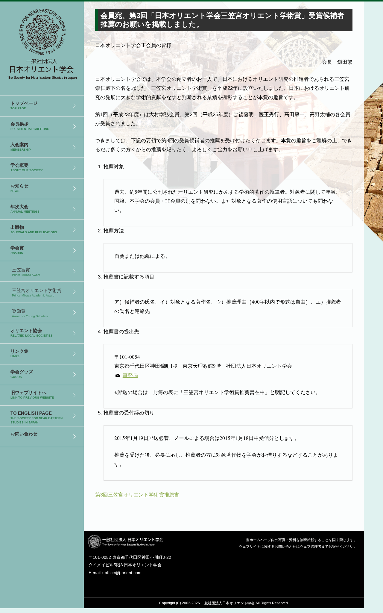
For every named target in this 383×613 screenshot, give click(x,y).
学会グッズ (21, 374)
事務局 (130, 375)
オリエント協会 (31, 332)
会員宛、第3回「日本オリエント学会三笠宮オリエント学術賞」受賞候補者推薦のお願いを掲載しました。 (42, 42)
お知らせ (19, 188)
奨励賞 (30, 313)
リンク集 (19, 353)
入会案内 (20, 146)
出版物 (33, 229)
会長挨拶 (29, 126)
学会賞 (17, 250)
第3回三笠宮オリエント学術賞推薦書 (137, 495)
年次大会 (24, 208)
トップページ (23, 105)
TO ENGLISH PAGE (36, 417)
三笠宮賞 (26, 271)
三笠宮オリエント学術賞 (36, 292)
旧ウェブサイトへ (32, 394)
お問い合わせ (23, 433)
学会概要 (26, 167)
